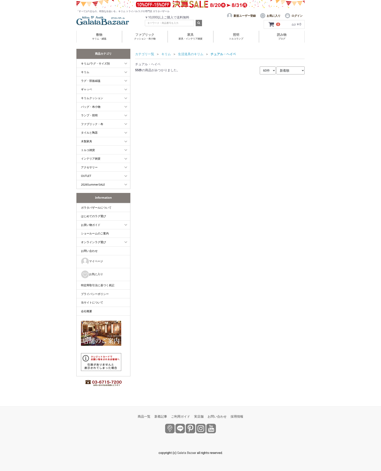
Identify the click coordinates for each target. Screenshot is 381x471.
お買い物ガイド (90, 225)
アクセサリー (89, 167)
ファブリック (145, 36)
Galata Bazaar (186, 453)
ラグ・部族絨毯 (90, 81)
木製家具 (86, 141)
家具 (190, 36)
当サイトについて (92, 302)
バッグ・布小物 (90, 107)
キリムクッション (92, 98)
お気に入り (96, 274)
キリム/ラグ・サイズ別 (95, 63)
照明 (236, 36)
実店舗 (199, 416)
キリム (85, 72)
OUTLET (86, 176)
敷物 (99, 36)
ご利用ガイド (180, 416)
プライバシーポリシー (95, 294)
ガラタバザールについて (96, 207)
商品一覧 (144, 416)
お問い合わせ (89, 251)
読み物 (282, 36)
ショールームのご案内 (95, 233)
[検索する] (199, 23)
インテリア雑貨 (90, 158)
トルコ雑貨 (88, 150)
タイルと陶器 (89, 132)
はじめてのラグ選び (93, 216)
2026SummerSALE (93, 184)
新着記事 (160, 416)
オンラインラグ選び (93, 242)
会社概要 (86, 311)
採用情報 (237, 416)
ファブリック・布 (92, 124)
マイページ (96, 261)
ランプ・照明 (89, 115)
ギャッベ (86, 89)
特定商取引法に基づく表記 (97, 285)
